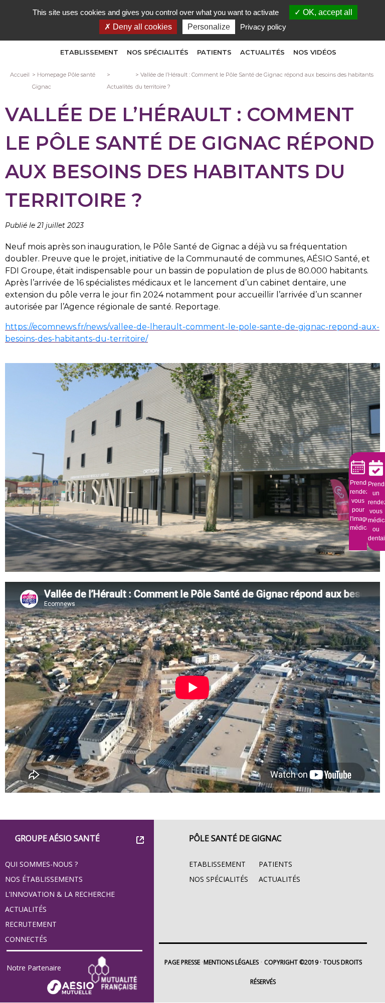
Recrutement (31, 924)
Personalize (208, 27)
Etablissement (89, 52)
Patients (214, 52)
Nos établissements (44, 879)
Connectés (26, 939)
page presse (182, 962)
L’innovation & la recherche (60, 894)
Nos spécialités (157, 52)
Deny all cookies (141, 27)
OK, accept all (326, 12)
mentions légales (231, 962)
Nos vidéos (314, 52)
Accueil (20, 74)
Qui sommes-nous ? (41, 864)
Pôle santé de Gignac (235, 838)
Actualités (262, 52)
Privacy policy (263, 27)
